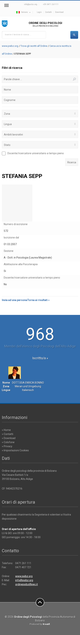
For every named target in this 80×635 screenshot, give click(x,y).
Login (39, 12)
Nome (7, 89)
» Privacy (7, 446)
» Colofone (8, 442)
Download (59, 12)
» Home (6, 429)
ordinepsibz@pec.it (26, 584)
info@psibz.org (30, 4)
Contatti (48, 12)
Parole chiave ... (13, 79)
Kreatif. (47, 624)
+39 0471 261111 (50, 4)
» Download (8, 438)
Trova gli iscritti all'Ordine (33, 46)
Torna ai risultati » (38, 300)
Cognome (9, 100)
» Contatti (7, 434)
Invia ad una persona (14, 300)
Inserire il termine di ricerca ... (18, 34)
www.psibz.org (10, 46)
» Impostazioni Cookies (15, 450)
